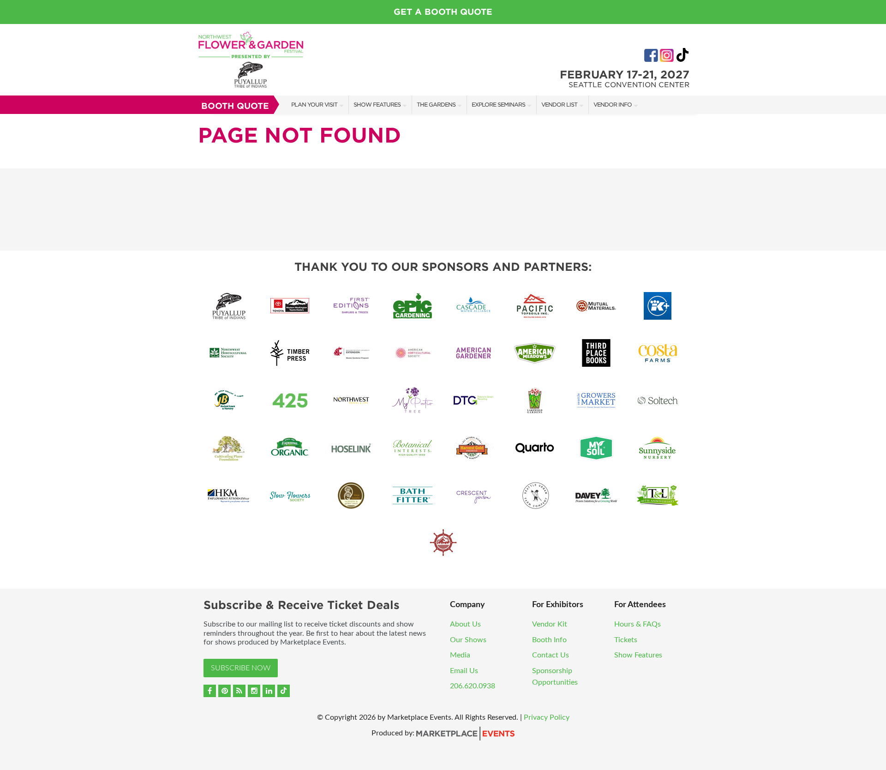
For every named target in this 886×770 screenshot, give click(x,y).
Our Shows (468, 640)
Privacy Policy (546, 717)
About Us (465, 624)
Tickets (625, 640)
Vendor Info (612, 104)
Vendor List (559, 104)
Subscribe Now (240, 668)
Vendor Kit (549, 624)
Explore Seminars (498, 104)
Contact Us (550, 655)
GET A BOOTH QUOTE (443, 12)
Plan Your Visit (314, 104)
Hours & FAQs (637, 624)
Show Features (377, 104)
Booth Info (549, 640)
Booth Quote (235, 106)
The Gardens (436, 104)
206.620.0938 (472, 686)
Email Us (464, 670)
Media (460, 655)
